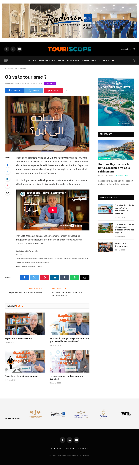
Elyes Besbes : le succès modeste (25, 292)
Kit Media (104, 60)
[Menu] (6, 61)
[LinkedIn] (7, 178)
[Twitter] (7, 172)
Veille (61, 60)
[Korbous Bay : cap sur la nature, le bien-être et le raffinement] (116, 150)
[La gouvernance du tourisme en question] (69, 361)
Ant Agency (84, 455)
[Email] (7, 192)
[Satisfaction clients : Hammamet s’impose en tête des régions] (105, 228)
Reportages (89, 60)
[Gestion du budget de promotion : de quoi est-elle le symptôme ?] (69, 324)
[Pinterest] (7, 185)
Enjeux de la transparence (18, 338)
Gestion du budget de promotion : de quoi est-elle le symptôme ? (69, 340)
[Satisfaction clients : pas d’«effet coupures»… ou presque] (105, 209)
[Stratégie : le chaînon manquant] (25, 361)
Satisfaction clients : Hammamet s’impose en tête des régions (124, 228)
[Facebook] (7, 165)
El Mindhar (73, 60)
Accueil (32, 60)
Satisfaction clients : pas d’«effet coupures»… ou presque (124, 209)
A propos (56, 449)
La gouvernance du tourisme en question (66, 377)
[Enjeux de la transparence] (25, 324)
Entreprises (46, 60)
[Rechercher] (133, 61)
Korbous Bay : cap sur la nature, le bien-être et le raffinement (114, 168)
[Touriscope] (69, 49)
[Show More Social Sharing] (66, 90)
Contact (69, 449)
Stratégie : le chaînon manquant (22, 376)
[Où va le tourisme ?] (47, 124)
